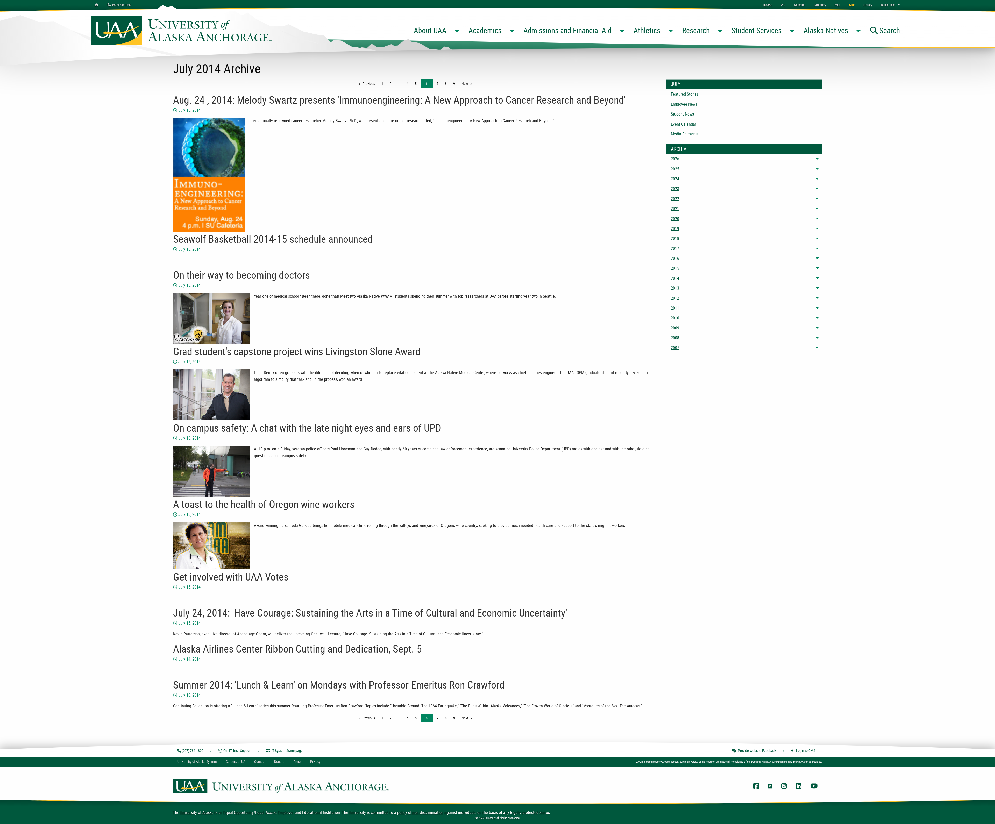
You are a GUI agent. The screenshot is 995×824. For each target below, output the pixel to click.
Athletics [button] (647, 30)
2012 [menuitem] (675, 298)
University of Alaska (197, 812)
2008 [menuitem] (675, 338)
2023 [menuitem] (675, 188)
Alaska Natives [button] (826, 30)
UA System (197, 761)
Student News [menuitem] (682, 114)
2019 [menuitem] (675, 228)
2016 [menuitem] (675, 258)
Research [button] (696, 30)
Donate (279, 761)
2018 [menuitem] (675, 238)
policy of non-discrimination (420, 812)
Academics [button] (484, 30)
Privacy (315, 761)
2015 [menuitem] (675, 268)
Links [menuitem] (888, 5)
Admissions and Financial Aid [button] (567, 30)
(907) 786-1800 (121, 5)
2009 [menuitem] (675, 328)
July (675, 84)
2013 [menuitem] (675, 288)
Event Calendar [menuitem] (683, 124)
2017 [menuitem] (675, 248)
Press (297, 761)
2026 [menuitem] (675, 159)
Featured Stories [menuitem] (685, 94)
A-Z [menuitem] (783, 5)
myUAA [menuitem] (767, 5)
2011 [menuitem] (675, 308)
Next (467, 83)
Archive (680, 149)
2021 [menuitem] (675, 208)
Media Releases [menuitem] (684, 134)
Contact (259, 761)
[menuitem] (800, 4)
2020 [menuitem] (675, 218)
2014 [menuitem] (675, 278)
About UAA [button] (430, 30)
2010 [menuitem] (675, 318)
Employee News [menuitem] (684, 104)
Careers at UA (235, 761)
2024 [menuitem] (675, 179)
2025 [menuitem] (675, 169)
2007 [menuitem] (675, 347)
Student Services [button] (756, 30)
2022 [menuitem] (675, 199)
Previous (370, 83)
